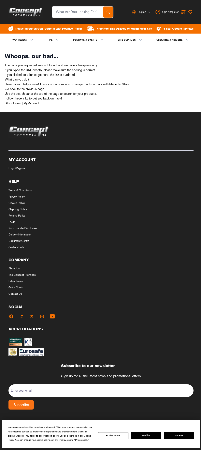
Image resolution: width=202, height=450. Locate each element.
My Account (31, 103)
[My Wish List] (190, 12)
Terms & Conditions (20, 190)
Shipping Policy (17, 209)
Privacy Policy (16, 196)
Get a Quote (15, 287)
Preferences (113, 435)
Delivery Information (19, 234)
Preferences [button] (81, 440)
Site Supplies (127, 39)
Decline (146, 435)
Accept (179, 435)
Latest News (15, 281)
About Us (14, 268)
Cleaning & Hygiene (169, 39)
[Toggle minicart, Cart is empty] (183, 12)
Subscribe (21, 405)
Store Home (13, 103)
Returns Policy (16, 215)
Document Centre (18, 241)
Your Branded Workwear (22, 228)
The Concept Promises (22, 275)
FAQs (11, 222)
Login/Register (17, 168)
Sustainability (16, 247)
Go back (10, 89)
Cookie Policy (16, 203)
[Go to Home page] (25, 12)
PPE (50, 39)
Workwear (19, 39)
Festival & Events (85, 39)
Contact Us (15, 293)
